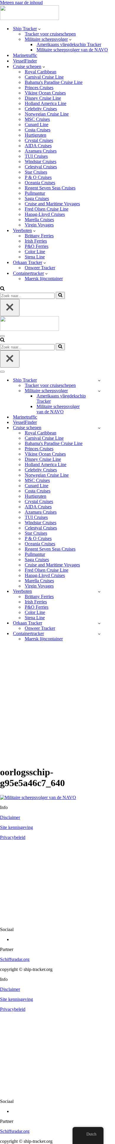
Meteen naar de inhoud (21, 2)
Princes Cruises (39, 87)
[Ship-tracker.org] (29, 18)
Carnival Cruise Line (44, 77)
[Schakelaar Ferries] (99, 591)
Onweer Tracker (40, 267)
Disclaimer (10, 817)
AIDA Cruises (38, 145)
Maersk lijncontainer (44, 278)
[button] (39, 28)
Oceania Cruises (40, 182)
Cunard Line (36, 124)
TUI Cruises (36, 156)
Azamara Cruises (41, 150)
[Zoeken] (2, 289)
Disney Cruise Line (43, 98)
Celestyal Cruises (41, 166)
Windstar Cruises (40, 161)
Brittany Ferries (39, 235)
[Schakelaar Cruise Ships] (99, 427)
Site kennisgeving (16, 827)
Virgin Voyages (39, 224)
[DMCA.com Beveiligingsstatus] (57, 919)
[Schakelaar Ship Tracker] (99, 380)
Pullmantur (35, 193)
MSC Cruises (37, 119)
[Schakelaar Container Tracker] (99, 633)
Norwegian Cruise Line (47, 113)
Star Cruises (36, 172)
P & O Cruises (38, 177)
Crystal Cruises (39, 140)
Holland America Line (45, 103)
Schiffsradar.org (14, 959)
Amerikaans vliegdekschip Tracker (69, 44)
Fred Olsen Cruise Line (46, 209)
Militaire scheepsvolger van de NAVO (72, 49)
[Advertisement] (57, 703)
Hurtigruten (35, 135)
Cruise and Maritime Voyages (52, 203)
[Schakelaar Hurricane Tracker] (99, 623)
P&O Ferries (36, 246)
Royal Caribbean (40, 71)
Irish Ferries (36, 240)
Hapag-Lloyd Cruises (45, 214)
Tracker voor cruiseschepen (50, 33)
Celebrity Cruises (41, 108)
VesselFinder (25, 60)
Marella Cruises (39, 219)
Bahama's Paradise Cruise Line (54, 82)
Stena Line (35, 256)
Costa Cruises (37, 129)
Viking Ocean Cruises (45, 92)
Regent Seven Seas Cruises (50, 187)
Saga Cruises (37, 198)
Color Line (35, 251)
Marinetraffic (25, 55)
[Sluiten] (9, 307)
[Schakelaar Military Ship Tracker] (99, 390)
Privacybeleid (12, 837)
